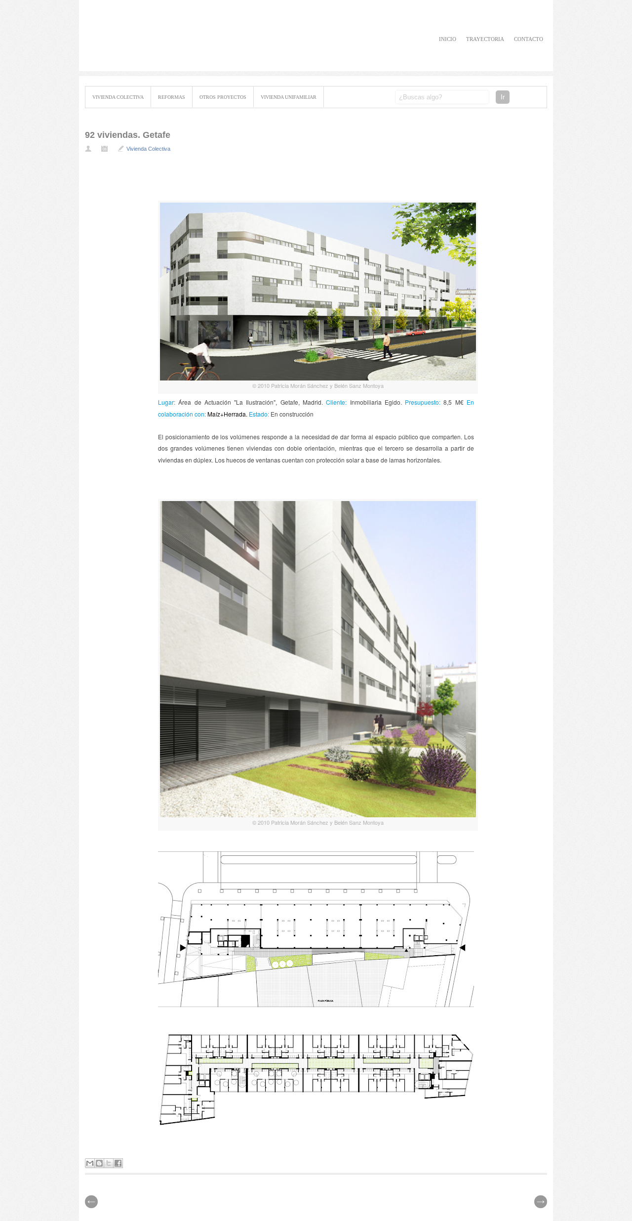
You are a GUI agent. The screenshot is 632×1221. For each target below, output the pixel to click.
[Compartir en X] (109, 1163)
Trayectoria (485, 39)
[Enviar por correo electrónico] (90, 1163)
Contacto (528, 39)
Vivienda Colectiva (118, 97)
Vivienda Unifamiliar (288, 97)
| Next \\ (91, 1201)
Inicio (447, 39)
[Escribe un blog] (99, 1163)
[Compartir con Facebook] (118, 1163)
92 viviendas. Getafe (127, 135)
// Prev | (540, 1201)
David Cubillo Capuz (179, 36)
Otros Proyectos (222, 97)
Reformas (171, 97)
